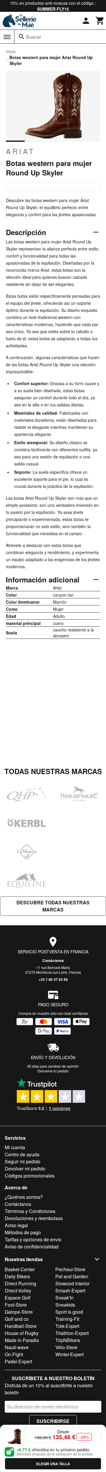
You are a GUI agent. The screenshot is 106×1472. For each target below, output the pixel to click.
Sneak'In (64, 1297)
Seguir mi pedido (22, 1161)
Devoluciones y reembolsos (34, 1218)
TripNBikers (67, 1340)
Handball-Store (21, 1326)
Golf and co (17, 1318)
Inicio (11, 51)
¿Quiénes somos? (24, 1196)
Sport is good (69, 1311)
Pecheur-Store (70, 1269)
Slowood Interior (72, 1283)
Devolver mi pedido (25, 1168)
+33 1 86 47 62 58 (53, 979)
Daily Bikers (17, 1276)
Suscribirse (53, 1421)
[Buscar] (21, 36)
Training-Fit (67, 1318)
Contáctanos (53, 960)
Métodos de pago (23, 1232)
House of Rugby (22, 1333)
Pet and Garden (71, 1276)
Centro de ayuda (22, 1154)
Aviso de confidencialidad (32, 1246)
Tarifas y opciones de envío (33, 1239)
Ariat (20, 151)
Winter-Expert (69, 1354)
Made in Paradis (22, 1340)
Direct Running (20, 1283)
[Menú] (7, 37)
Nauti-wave (17, 1347)
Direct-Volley (18, 1290)
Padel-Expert (18, 1361)
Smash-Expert (70, 1290)
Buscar (33, 36)
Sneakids (65, 1304)
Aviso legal (16, 1225)
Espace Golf (17, 1297)
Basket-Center (20, 1269)
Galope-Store (19, 1311)
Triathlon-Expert (72, 1333)
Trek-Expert (67, 1326)
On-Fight (14, 1354)
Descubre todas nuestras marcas (53, 906)
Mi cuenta (15, 1147)
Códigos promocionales (29, 1175)
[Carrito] (100, 20)
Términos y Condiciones (30, 1211)
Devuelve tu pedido (53, 1070)
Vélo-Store (66, 1347)
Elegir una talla (53, 1463)
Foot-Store (16, 1304)
